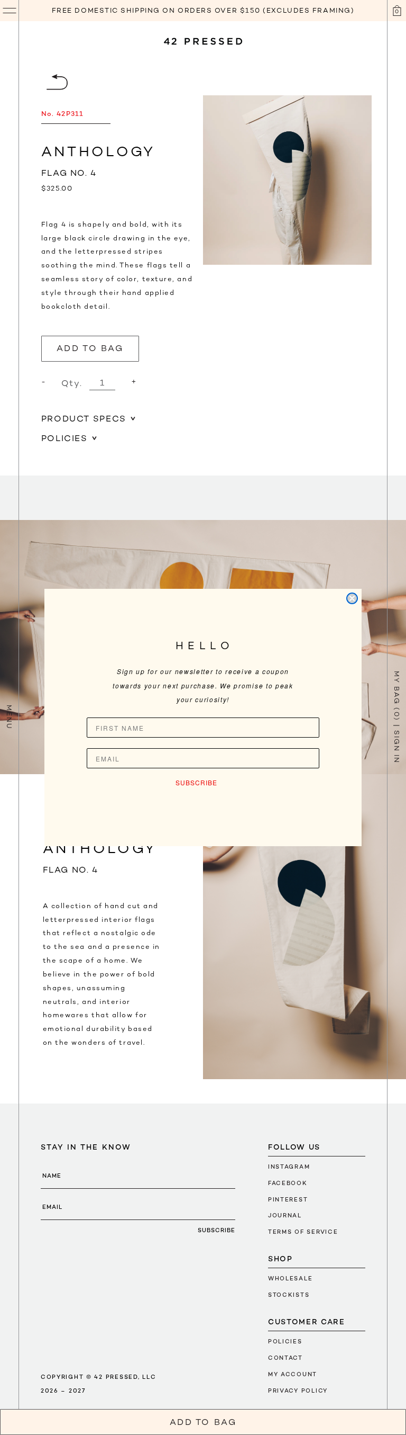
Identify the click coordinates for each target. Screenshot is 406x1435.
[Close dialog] (352, 598)
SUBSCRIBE (196, 782)
